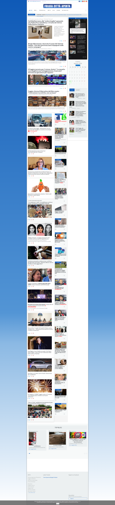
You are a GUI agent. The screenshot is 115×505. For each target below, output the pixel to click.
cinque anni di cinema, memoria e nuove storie (40, 306)
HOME (31, 10)
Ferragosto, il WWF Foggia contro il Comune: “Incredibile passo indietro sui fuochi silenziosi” (40, 395)
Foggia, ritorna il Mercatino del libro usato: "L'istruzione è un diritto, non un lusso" (43, 92)
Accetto (57, 503)
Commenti (77, 89)
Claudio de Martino (35, 431)
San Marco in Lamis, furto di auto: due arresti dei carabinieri (40, 374)
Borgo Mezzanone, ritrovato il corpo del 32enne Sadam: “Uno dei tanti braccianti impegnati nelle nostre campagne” (45, 45)
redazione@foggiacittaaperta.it (35, 1)
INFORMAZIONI (65, 10)
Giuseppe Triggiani (55, 431)
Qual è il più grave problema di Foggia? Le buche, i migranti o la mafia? (36, 448)
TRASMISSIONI (42, 10)
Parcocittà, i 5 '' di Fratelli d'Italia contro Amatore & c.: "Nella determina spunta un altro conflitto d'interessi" (40, 329)
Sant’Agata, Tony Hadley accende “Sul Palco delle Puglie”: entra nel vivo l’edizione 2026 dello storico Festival (39, 352)
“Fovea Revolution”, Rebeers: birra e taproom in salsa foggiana (56, 448)
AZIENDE (58, 10)
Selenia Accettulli (74, 431)
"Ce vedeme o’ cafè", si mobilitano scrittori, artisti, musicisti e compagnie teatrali (40, 202)
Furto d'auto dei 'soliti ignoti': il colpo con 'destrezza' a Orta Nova (81, 51)
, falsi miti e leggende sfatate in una (77, 448)
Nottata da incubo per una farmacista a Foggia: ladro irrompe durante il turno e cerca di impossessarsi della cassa (78, 31)
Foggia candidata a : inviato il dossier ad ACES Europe (39, 284)
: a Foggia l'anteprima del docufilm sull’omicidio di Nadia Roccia (39, 238)
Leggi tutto (33, 450)
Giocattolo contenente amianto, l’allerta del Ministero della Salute (39, 194)
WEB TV (49, 10)
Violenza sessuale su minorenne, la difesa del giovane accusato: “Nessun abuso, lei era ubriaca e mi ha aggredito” (40, 262)
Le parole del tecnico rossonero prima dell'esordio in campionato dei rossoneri (46, 86)
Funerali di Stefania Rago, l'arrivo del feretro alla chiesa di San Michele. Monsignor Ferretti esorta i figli (81, 42)
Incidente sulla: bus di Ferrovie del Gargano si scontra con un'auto (39, 129)
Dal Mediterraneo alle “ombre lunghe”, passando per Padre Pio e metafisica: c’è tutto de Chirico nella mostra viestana (45, 22)
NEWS (35, 10)
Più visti (72, 89)
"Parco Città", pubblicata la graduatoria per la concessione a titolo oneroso (40, 403)
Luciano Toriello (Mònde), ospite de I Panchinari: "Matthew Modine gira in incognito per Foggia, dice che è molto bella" (81, 37)
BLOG (54, 10)
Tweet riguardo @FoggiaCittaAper (50, 479)
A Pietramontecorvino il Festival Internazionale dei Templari (36, 151)
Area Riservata (32, 494)
